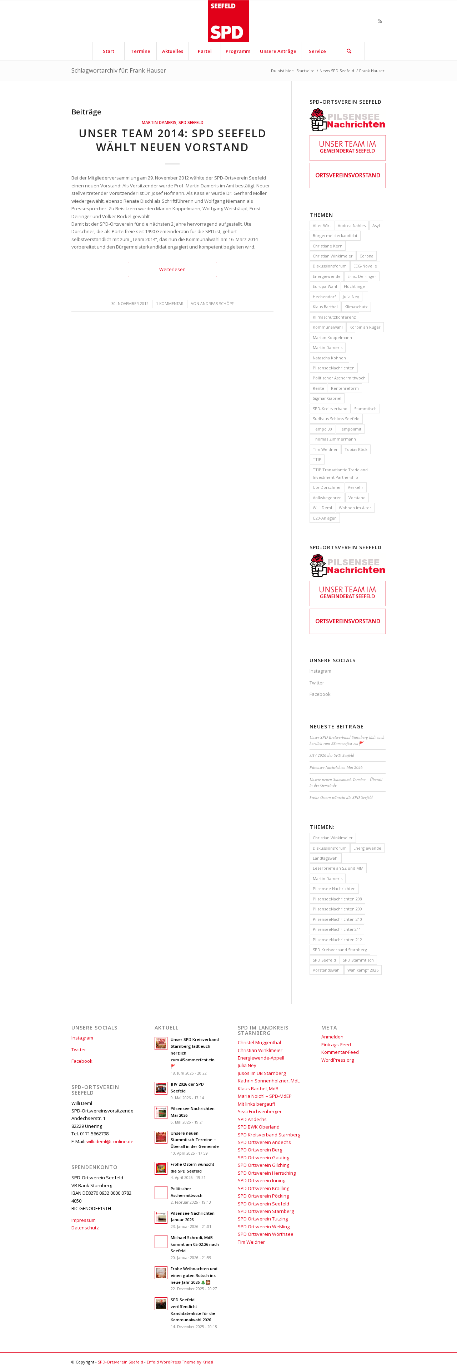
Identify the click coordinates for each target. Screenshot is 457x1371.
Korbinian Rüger (365, 327)
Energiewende (327, 276)
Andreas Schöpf (216, 303)
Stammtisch (365, 408)
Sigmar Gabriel (327, 398)
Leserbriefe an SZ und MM (338, 868)
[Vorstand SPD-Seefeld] (348, 186)
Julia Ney (351, 296)
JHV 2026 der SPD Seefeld (332, 755)
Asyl (376, 225)
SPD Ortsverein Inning (261, 1180)
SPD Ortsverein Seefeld (263, 1203)
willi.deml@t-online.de (110, 1141)
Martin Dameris (159, 122)
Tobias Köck (356, 449)
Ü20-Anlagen (325, 518)
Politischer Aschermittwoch (339, 377)
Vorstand (357, 497)
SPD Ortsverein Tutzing (263, 1218)
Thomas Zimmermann (334, 439)
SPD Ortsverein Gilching (263, 1165)
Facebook (320, 694)
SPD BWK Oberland (259, 1127)
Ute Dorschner (327, 487)
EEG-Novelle (365, 266)
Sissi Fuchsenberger (260, 1111)
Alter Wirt (322, 225)
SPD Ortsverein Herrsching (267, 1173)
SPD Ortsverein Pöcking (263, 1196)
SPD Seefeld (191, 122)
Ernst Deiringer (361, 276)
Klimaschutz (356, 306)
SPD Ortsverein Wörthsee (265, 1234)
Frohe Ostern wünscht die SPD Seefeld (341, 797)
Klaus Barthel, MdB (258, 1088)
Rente (318, 388)
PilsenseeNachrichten (334, 367)
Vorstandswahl (327, 970)
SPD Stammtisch (358, 960)
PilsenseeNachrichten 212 (337, 939)
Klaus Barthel (325, 306)
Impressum (83, 1220)
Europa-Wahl (325, 286)
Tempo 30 (322, 429)
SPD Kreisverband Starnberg (340, 949)
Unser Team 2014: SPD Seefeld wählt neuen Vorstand (172, 140)
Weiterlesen (172, 269)
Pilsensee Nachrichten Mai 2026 (336, 767)
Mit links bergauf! (256, 1104)
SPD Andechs (252, 1119)
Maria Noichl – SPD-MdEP (265, 1096)
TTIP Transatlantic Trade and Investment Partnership (340, 473)
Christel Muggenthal (259, 1042)
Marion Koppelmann (332, 337)
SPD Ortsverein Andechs (264, 1142)
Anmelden (332, 1036)
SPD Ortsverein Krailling (263, 1188)
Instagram (320, 671)
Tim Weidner (325, 449)
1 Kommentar (170, 303)
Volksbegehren (327, 497)
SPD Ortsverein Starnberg (266, 1211)
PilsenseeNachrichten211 (337, 929)
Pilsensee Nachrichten (334, 888)
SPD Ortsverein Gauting (263, 1157)
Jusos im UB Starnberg (262, 1073)
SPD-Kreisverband (330, 408)
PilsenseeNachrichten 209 (337, 908)
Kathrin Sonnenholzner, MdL (269, 1080)
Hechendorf (324, 296)
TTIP (317, 459)
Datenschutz (85, 1227)
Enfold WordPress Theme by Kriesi (180, 1362)
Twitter (317, 682)
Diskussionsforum (330, 266)
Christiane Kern (327, 246)
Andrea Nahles (352, 225)
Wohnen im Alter (355, 507)
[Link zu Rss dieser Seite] (380, 21)
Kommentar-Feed (340, 1052)
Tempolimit (350, 429)
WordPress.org (337, 1060)
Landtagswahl (325, 858)
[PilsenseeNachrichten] (348, 131)
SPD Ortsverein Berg (260, 1149)
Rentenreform (345, 388)
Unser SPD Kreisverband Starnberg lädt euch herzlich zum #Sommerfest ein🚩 (347, 740)
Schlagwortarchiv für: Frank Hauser (118, 70)
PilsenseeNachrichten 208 (337, 898)
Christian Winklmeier (333, 256)
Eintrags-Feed (336, 1044)
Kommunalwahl (328, 327)
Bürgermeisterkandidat (335, 235)
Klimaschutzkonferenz (334, 317)
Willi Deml (322, 507)
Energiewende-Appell (261, 1058)
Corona (366, 256)
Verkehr (355, 487)
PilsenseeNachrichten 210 (337, 919)
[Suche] (349, 51)
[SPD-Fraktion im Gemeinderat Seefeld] (348, 159)
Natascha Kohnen (329, 357)
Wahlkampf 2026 (362, 970)
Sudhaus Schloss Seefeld (336, 418)
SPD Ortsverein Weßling (264, 1226)
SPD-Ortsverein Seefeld (120, 1362)
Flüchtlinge (354, 286)
